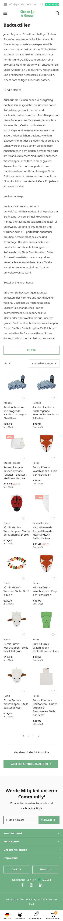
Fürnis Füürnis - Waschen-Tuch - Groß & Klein (16, 591)
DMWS (40, 899)
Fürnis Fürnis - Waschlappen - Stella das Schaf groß (16, 647)
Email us (45, 869)
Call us (16, 869)
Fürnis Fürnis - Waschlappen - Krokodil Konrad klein (46, 647)
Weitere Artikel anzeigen (30, 764)
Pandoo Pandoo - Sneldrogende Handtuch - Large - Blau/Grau (15, 412)
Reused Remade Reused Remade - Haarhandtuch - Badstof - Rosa (43, 533)
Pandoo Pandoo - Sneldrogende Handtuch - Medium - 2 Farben (46, 412)
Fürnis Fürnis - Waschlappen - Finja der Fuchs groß (45, 591)
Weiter (39, 736)
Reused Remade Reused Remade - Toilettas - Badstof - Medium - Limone (15, 472)
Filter (31, 350)
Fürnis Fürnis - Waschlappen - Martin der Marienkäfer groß (17, 531)
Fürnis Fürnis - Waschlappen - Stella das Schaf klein (16, 703)
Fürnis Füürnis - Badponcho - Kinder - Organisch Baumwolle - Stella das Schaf (45, 707)
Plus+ (49, 899)
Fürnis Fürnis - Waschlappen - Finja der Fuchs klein (45, 470)
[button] (5, 13)
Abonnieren (49, 820)
